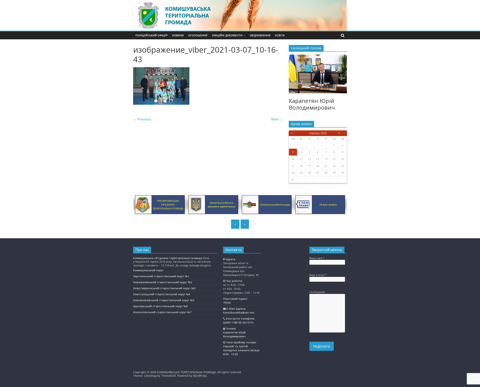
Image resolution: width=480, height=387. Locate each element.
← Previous (142, 119)
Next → (277, 119)
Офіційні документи (227, 35)
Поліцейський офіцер (151, 35)
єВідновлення (260, 35)
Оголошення (197, 35)
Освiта (280, 35)
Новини (178, 35)
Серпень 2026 (318, 133)
